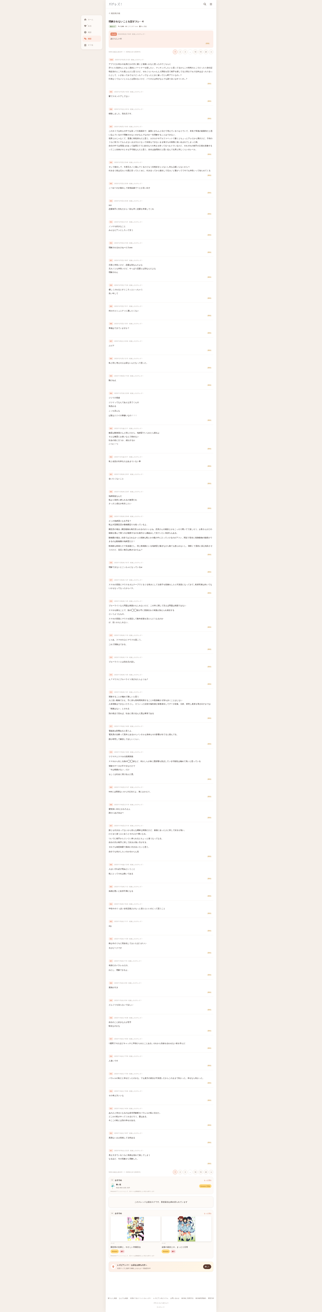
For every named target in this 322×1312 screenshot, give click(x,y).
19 (201, 52)
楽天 (122, 1251)
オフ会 (90, 45)
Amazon (114, 1251)
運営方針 (211, 1298)
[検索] (205, 4)
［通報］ (208, 43)
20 (206, 52)
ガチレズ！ (116, 4)
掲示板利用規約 (200, 1298)
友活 (89, 26)
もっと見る (207, 1180)
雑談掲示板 (115, 13)
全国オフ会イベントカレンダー (140, 1298)
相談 (89, 32)
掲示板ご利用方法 (187, 1298)
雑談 (89, 38)
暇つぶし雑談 (112, 1298)
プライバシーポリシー (161, 1303)
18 (195, 52)
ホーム (90, 19)
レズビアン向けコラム (160, 1298)
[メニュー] (211, 4)
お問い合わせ (174, 1298)
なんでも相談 (123, 1298)
